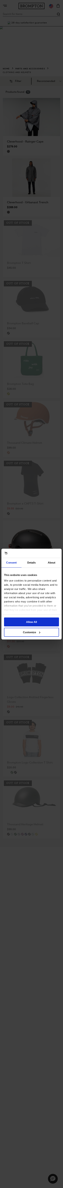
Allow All (31, 621)
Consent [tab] (11, 562)
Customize (29, 632)
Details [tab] (31, 562)
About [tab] (51, 562)
